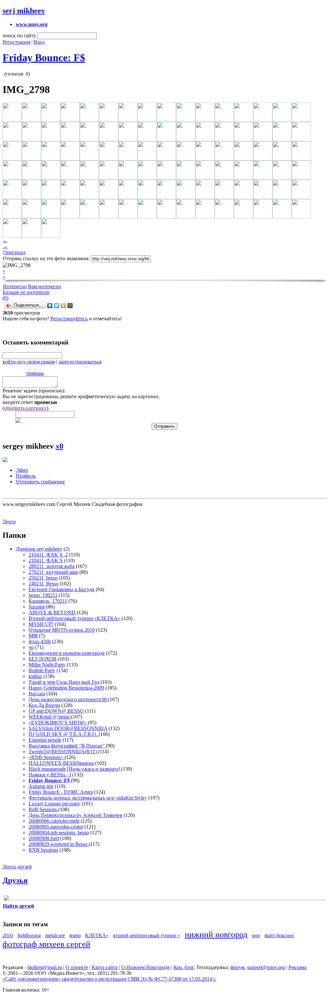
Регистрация (16, 42)
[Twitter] (56, 305)
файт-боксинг (279, 935)
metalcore (55, 935)
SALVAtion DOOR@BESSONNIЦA (68, 728)
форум (237, 967)
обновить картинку (25, 408)
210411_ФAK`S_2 (48, 554)
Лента (9, 521)
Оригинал (14, 252)
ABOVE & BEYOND (52, 612)
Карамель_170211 (48, 601)
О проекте (77, 967)
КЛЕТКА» (97, 935)
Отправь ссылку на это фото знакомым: (46, 258)
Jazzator (37, 606)
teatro (75, 935)
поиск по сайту (19, 35)
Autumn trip (41, 786)
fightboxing (29, 935)
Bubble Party (42, 670)
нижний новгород (216, 934)
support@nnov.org (266, 967)
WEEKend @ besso (50, 716)
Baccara (37, 693)
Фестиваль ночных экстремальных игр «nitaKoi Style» (88, 798)
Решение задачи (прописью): (34, 390)
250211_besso (43, 578)
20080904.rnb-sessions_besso (59, 832)
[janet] (6, 899)
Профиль (26, 476)
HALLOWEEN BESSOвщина (61, 763)
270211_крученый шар (53, 572)
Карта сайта (105, 967)
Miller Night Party (47, 664)
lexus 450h (40, 641)
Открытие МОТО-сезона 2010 (62, 630)
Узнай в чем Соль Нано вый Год (64, 682)
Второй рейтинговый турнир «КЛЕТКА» (74, 618)
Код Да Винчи (44, 705)
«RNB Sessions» (47, 757)
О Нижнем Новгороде (145, 967)
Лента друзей (17, 866)
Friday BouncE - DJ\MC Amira (61, 792)
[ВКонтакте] (50, 305)
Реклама (298, 967)
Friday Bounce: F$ (44, 57)
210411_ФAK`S (46, 560)
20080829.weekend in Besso (59, 844)
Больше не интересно (26, 292)
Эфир (22, 470)
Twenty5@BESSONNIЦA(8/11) (63, 751)
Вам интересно (44, 286)
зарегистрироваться (80, 361)
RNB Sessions (43, 850)
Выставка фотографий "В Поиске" (67, 745)
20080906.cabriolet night (54, 821)
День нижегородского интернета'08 (68, 699)
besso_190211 (43, 595)
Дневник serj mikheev (39, 549)
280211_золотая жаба (52, 566)
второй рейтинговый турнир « (146, 935)
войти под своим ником (29, 361)
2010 (8, 935)
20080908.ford (44, 838)
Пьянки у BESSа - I (50, 774)
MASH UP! (41, 624)
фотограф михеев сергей (46, 944)
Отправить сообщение (40, 481)
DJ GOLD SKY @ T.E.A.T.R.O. (64, 734)
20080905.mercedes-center (56, 826)
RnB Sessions (43, 809)
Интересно (15, 286)
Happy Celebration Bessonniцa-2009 (66, 688)
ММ (33, 635)
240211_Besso (43, 583)
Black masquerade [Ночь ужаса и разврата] (75, 769)
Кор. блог (183, 967)
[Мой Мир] (70, 305)
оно (256, 935)
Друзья (15, 880)
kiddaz (35, 676)
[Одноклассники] (63, 305)
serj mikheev (24, 10)
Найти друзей (18, 906)
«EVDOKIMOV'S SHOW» (58, 722)
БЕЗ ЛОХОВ (43, 659)
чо (31, 647)
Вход (39, 42)
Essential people (45, 740)
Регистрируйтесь (69, 318)
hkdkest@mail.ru (44, 967)
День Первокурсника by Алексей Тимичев (75, 815)
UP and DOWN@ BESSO (56, 711)
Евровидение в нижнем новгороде (67, 653)
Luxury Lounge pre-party (54, 803)
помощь (35, 373)
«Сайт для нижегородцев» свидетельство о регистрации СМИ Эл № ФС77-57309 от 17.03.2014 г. (109, 979)
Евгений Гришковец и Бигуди (61, 589)
